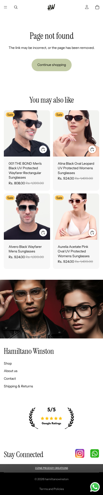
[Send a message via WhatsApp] (95, 487)
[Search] (16, 7)
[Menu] (5, 7)
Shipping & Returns (18, 386)
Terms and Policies (51, 489)
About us (10, 371)
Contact (10, 378)
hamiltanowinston (57, 479)
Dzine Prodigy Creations (51, 468)
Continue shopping (51, 65)
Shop (8, 363)
